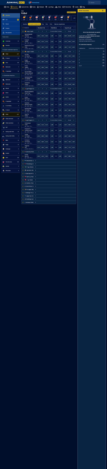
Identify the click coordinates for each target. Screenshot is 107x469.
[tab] (25, 24)
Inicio (22, 11)
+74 (74, 18)
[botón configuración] (103, 11)
